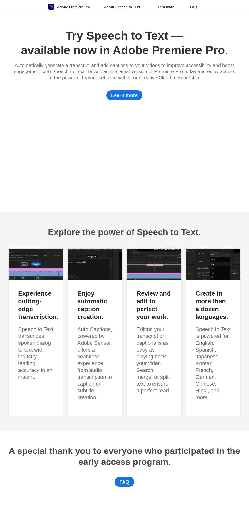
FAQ (193, 7)
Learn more (165, 7)
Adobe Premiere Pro (73, 7)
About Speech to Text (122, 7)
